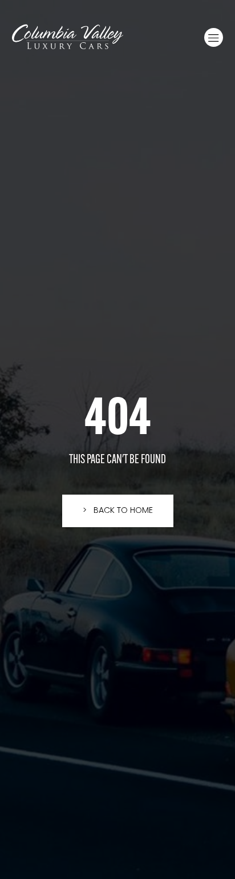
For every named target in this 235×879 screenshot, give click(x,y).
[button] (213, 37)
